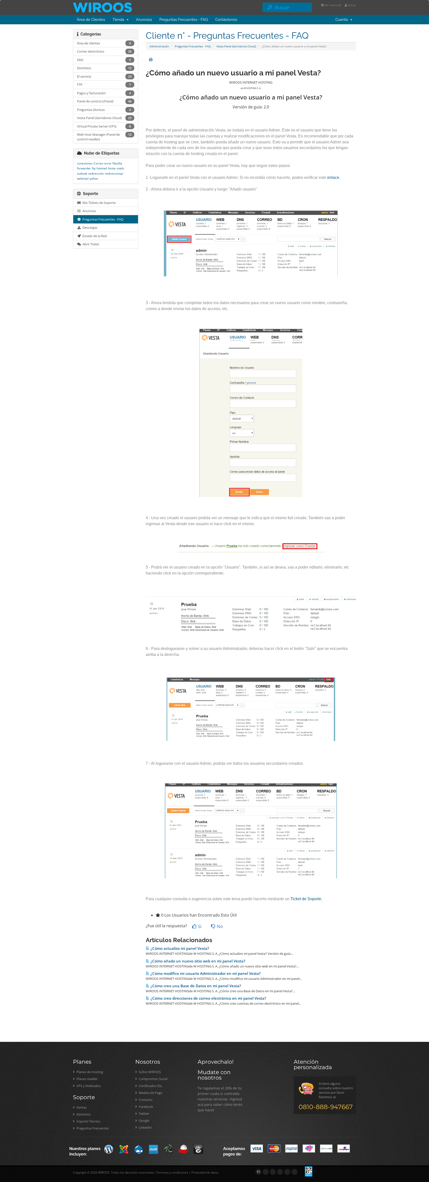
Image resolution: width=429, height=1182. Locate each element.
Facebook (145, 1106)
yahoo (94, 178)
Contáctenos (226, 19)
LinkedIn (145, 1127)
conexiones (85, 163)
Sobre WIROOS (149, 1072)
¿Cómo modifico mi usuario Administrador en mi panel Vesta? (205, 973)
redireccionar (114, 173)
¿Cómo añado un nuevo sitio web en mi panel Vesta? (197, 961)
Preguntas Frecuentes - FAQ (183, 19)
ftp (94, 168)
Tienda (119, 19)
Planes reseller (87, 1079)
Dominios (83, 1114)
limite (112, 168)
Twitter (143, 1113)
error (107, 163)
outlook (82, 173)
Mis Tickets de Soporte (98, 202)
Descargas (89, 227)
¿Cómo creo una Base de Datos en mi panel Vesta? (195, 986)
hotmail (102, 168)
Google (143, 1120)
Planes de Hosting (89, 1072)
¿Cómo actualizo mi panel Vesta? (179, 948)
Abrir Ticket (90, 244)
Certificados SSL (150, 1086)
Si (199, 926)
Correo (98, 163)
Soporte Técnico (88, 1121)
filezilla (117, 163)
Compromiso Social (152, 1079)
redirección (96, 173)
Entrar (351, 5)
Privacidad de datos (204, 1172)
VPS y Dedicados (88, 1086)
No (219, 926)
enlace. (333, 177)
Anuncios (144, 19)
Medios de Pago (150, 1092)
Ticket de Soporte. (306, 899)
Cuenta (342, 19)
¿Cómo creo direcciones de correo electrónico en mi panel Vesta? (207, 998)
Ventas (81, 1107)
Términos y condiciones (172, 1172)
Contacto (145, 1099)
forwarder (84, 168)
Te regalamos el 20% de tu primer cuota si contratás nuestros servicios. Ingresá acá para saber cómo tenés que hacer (220, 1099)
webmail (83, 178)
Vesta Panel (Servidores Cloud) (236, 46)
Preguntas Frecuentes (92, 1128)
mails (120, 168)
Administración (159, 46)
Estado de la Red (94, 236)
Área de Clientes (91, 19)
